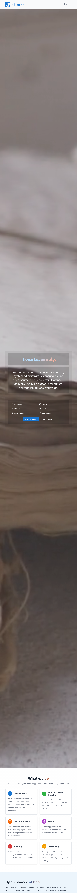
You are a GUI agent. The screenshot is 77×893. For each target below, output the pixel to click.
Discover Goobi (30, 419)
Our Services (47, 419)
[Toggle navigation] (70, 4)
